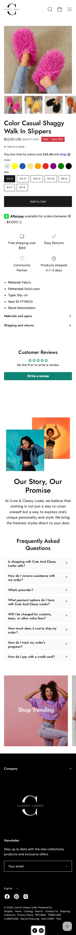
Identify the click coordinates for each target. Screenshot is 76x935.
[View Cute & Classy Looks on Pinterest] (16, 897)
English (8, 888)
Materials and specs (18, 316)
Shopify (8, 911)
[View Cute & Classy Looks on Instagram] (26, 897)
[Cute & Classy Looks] (15, 9)
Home (18, 911)
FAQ (59, 918)
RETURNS (40, 915)
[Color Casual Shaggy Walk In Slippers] (13, 105)
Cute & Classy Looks (25, 907)
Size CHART (48, 918)
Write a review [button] (38, 376)
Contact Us (51, 911)
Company (11, 768)
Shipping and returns (19, 325)
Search (39, 911)
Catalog (28, 911)
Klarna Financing (29, 918)
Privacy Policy (25, 915)
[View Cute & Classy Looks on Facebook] (7, 897)
